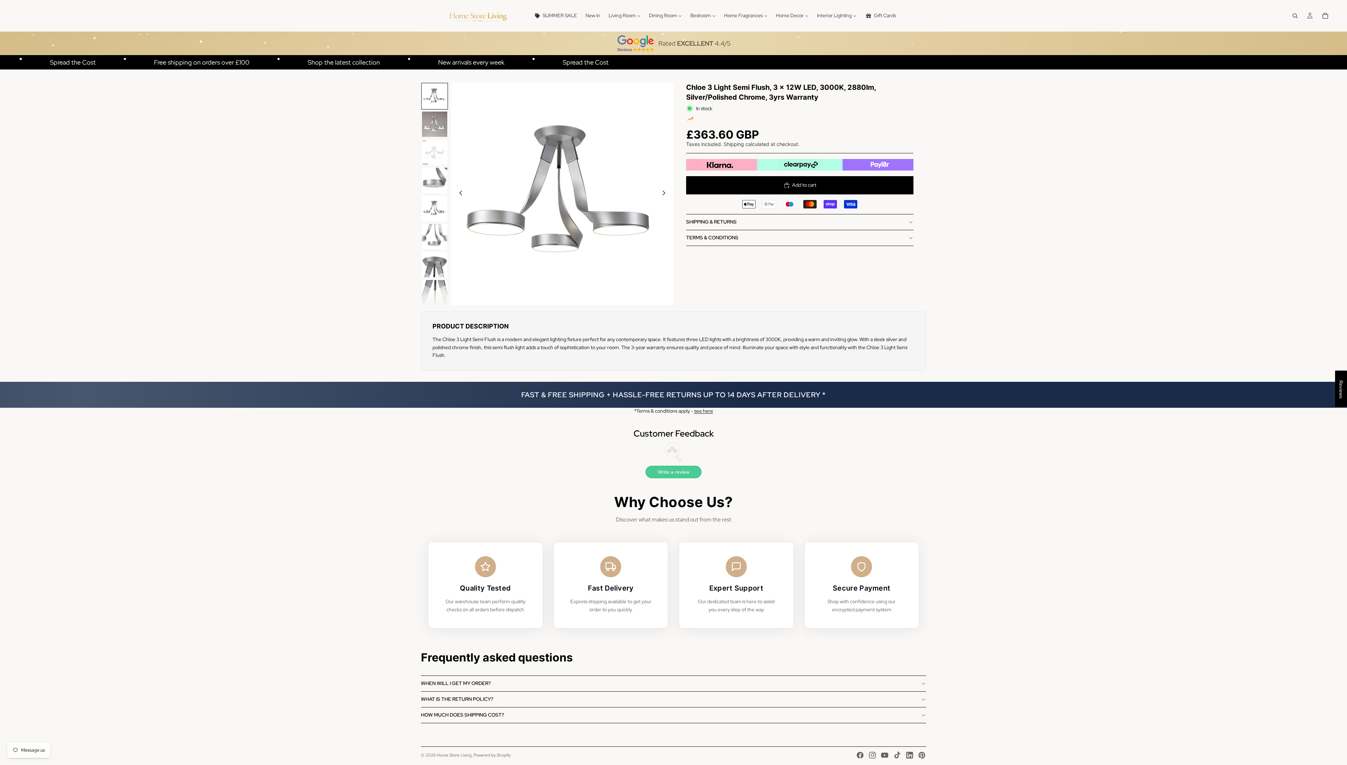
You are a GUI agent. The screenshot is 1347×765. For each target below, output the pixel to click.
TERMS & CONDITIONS (712, 237)
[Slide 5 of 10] (434, 208)
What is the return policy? (457, 699)
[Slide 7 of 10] (434, 264)
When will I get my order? (456, 683)
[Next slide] (666, 194)
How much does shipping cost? (462, 715)
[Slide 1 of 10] (434, 96)
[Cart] (1325, 16)
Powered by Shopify (492, 755)
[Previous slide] (459, 194)
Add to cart (804, 185)
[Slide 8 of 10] (434, 292)
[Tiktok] (897, 755)
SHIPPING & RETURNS (711, 222)
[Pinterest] (922, 755)
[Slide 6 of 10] (434, 236)
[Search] (1295, 16)
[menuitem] (555, 15)
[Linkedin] (909, 755)
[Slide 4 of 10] (434, 180)
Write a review (673, 472)
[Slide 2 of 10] (434, 124)
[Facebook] (860, 755)
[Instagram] (872, 755)
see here (703, 411)
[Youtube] (884, 755)
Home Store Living (454, 755)
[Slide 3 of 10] (434, 152)
